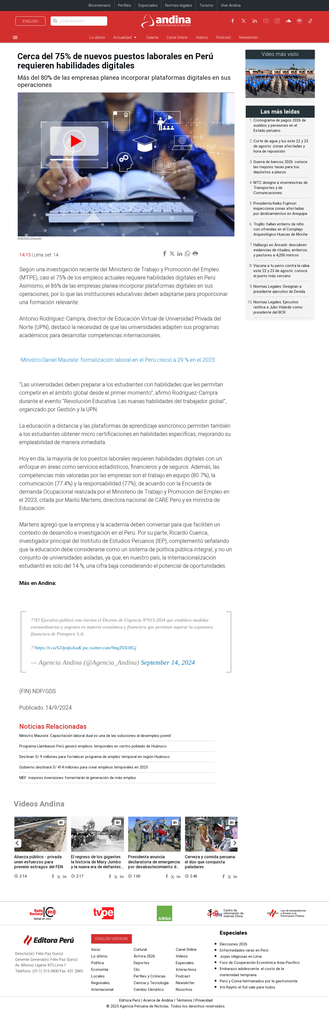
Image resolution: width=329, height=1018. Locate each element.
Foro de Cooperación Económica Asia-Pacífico (260, 962)
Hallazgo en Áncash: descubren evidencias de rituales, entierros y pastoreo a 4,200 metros (280, 250)
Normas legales (178, 5)
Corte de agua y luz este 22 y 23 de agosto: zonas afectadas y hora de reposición (280, 146)
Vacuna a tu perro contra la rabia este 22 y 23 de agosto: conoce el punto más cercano (281, 270)
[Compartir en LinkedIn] (64, 876)
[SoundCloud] (288, 21)
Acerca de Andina (158, 1000)
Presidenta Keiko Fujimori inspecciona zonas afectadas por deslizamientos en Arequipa (280, 208)
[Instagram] (277, 21)
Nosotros (184, 989)
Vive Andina (231, 5)
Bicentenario (100, 5)
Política (97, 963)
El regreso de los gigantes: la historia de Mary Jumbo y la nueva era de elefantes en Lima (96, 864)
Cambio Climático (149, 989)
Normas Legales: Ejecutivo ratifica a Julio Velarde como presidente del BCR (278, 307)
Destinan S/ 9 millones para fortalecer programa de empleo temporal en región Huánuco (94, 756)
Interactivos (186, 969)
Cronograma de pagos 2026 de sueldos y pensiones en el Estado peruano (279, 125)
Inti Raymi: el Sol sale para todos (247, 987)
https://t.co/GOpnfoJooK (58, 647)
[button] (16, 843)
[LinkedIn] (255, 21)
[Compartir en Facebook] (53, 876)
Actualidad (125, 37)
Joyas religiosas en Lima (241, 956)
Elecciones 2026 (233, 944)
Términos (184, 1000)
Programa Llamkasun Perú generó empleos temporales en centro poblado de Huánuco (93, 746)
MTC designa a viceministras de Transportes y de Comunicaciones (280, 187)
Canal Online (177, 37)
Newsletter (248, 37)
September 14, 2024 (168, 662)
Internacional (102, 989)
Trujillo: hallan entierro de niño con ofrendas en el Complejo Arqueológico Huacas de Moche (280, 229)
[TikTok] (310, 21)
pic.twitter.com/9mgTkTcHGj (109, 647)
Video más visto (280, 54)
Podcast (223, 37)
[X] (244, 21)
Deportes (141, 963)
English (30, 21)
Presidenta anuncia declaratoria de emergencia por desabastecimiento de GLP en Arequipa (154, 864)
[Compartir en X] (59, 876)
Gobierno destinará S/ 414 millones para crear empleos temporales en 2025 (83, 767)
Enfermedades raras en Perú (244, 950)
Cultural (140, 949)
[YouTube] (266, 21)
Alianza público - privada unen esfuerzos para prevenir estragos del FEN (38, 862)
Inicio (95, 949)
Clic (137, 969)
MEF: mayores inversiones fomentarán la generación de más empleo (77, 777)
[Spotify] (299, 21)
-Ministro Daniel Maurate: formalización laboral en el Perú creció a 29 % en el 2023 (117, 360)
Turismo (206, 5)
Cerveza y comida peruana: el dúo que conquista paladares (210, 862)
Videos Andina (39, 803)
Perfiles (124, 5)
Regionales (100, 983)
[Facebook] (232, 21)
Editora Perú (129, 1000)
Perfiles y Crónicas (150, 976)
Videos (202, 37)
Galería (152, 37)
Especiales (148, 5)
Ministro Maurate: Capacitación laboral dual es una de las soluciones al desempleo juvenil (95, 735)
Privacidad (204, 1000)
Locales (98, 976)
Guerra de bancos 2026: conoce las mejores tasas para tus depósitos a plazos (280, 166)
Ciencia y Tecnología (151, 983)
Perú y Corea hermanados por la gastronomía (258, 981)
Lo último (97, 37)
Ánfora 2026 (144, 956)
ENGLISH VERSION (111, 939)
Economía (99, 969)
